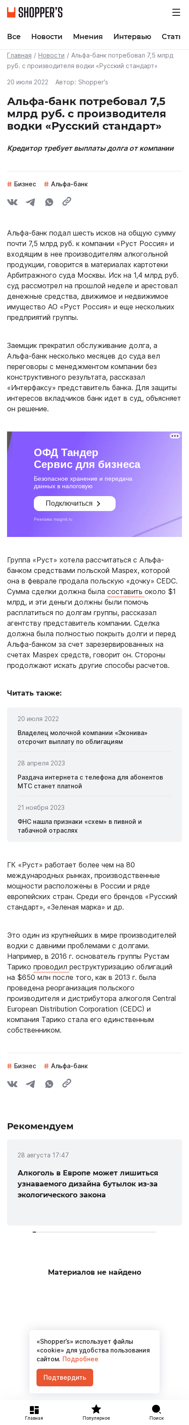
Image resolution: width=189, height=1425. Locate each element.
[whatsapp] (49, 203)
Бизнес (25, 184)
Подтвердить (65, 1377)
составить (126, 591)
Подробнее (79, 1359)
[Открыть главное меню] (176, 12)
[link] (94, 737)
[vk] (12, 203)
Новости (51, 55)
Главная (19, 55)
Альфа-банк (69, 184)
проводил (51, 966)
